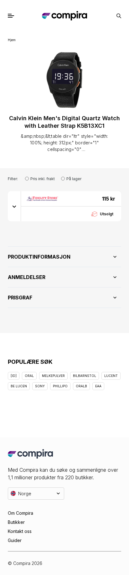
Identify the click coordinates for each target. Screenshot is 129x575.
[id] (14, 376)
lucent (111, 376)
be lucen (19, 386)
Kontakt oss (20, 531)
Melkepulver (53, 376)
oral (29, 376)
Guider (15, 540)
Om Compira (20, 513)
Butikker (16, 522)
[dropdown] (14, 206)
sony (40, 386)
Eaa (98, 386)
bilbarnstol (84, 376)
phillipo (60, 386)
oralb (81, 386)
